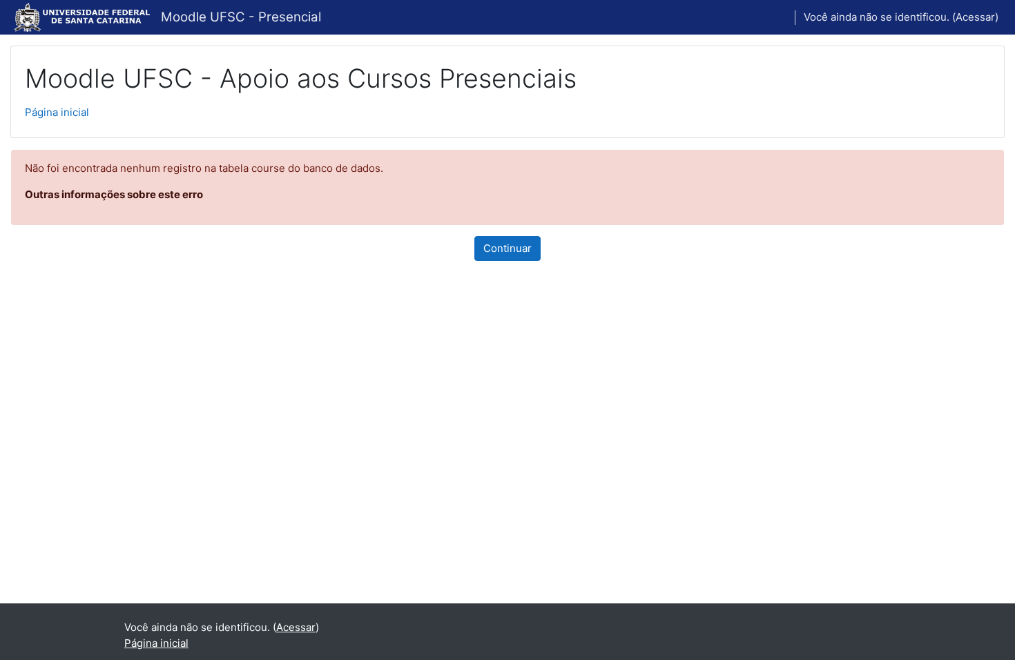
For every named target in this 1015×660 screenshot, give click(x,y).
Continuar (507, 248)
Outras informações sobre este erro (114, 194)
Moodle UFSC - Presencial (241, 17)
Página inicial (57, 112)
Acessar (975, 16)
